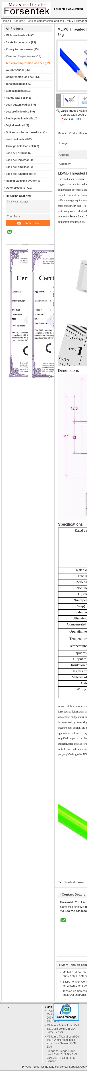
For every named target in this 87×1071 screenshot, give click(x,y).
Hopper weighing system (21, 180)
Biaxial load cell (16, 90)
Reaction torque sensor (21, 56)
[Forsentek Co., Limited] (58, 100)
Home (5, 21)
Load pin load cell (17, 139)
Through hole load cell (19, 146)
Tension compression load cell (45, 21)
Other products (15, 187)
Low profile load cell (18, 111)
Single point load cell (19, 118)
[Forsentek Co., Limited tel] (21, 237)
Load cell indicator (17, 160)
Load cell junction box (19, 173)
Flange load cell (15, 97)
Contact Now (31, 223)
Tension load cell (16, 83)
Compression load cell (20, 77)
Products (18, 21)
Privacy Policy (30, 1066)
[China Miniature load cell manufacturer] (25, 8)
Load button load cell (19, 104)
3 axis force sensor (18, 42)
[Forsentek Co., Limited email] (12, 235)
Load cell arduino (16, 153)
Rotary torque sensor (19, 49)
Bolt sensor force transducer (24, 132)
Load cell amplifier (17, 167)
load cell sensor (75, 882)
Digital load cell (15, 125)
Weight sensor (15, 70)
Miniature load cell (17, 35)
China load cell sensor (54, 1066)
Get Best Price (72, 118)
